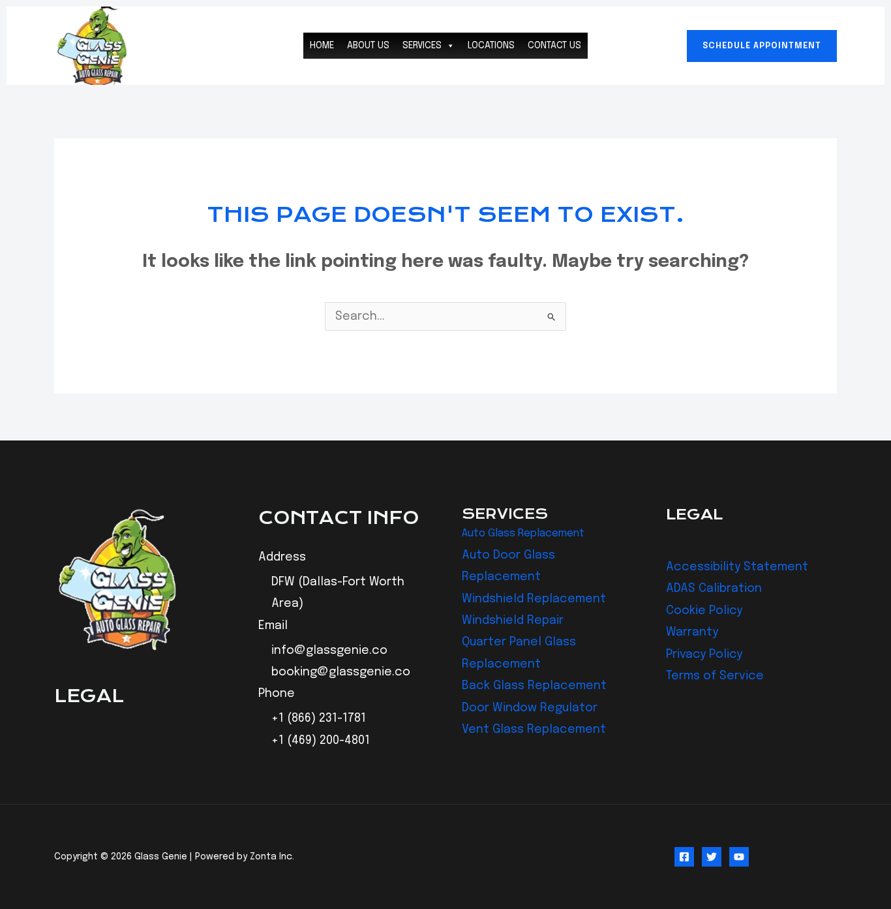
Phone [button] (276, 694)
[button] (762, 46)
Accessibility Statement (737, 567)
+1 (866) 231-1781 (318, 718)
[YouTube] (739, 857)
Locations (491, 45)
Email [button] (273, 626)
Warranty (692, 632)
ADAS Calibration (714, 588)
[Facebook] (684, 857)
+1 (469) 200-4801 (320, 741)
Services (422, 45)
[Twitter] (711, 857)
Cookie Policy (704, 611)
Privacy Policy (704, 654)
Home (322, 45)
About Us (368, 45)
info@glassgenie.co (329, 650)
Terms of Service (715, 676)
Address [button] (282, 557)
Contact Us (554, 45)
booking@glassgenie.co (340, 672)
